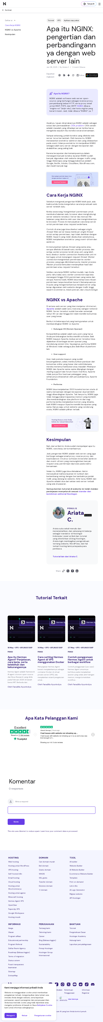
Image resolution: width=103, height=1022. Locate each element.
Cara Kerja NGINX (12, 25)
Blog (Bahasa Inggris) (47, 940)
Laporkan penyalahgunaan (80, 944)
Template (73, 878)
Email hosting (13, 878)
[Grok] (73, 75)
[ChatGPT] (59, 75)
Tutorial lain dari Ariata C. (65, 556)
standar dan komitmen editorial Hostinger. (68, 492)
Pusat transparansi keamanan (16, 966)
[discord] (93, 984)
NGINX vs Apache (13, 29)
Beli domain (43, 866)
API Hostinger (75, 898)
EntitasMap (13, 975)
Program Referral (15, 944)
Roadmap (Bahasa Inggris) (19, 952)
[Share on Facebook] (72, 570)
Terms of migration (16, 956)
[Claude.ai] (64, 75)
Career (41, 936)
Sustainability (44, 944)
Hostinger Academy (78, 936)
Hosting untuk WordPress (18, 866)
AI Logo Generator (77, 890)
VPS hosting (13, 870)
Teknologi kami (45, 932)
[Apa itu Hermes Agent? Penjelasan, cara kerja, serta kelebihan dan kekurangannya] (21, 629)
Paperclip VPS (14, 909)
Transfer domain (45, 882)
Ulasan (11, 932)
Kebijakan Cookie (44, 1005)
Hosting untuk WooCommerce (14, 887)
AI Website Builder (77, 870)
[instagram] (63, 984)
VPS (59, 20)
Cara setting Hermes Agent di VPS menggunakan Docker (51, 659)
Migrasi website (76, 894)
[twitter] (69, 984)
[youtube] (75, 984)
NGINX (80, 106)
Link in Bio (74, 886)
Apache (50, 308)
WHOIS (42, 874)
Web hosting (13, 862)
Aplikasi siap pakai (71, 20)
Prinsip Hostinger (46, 948)
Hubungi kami (75, 940)
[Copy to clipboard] (63, 570)
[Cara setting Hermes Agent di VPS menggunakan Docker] (51, 629)
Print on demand (76, 882)
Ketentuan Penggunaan (69, 991)
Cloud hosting (14, 882)
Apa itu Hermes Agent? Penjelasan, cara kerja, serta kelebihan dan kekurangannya (19, 662)
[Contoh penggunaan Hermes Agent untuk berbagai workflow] (81, 629)
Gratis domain (45, 870)
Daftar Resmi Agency (17, 948)
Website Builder (76, 866)
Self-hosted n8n (15, 874)
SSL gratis (43, 878)
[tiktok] (87, 984)
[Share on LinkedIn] (77, 570)
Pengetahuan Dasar (78, 932)
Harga (10, 928)
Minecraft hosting (15, 897)
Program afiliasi (14, 936)
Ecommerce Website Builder (81, 874)
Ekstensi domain (46, 886)
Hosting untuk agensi (16, 893)
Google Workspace (16, 913)
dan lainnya (73, 999)
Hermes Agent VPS (16, 901)
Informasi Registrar (86, 991)
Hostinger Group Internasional (46, 954)
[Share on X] (67, 570)
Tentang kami (44, 928)
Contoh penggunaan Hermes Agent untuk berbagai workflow (80, 659)
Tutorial (51, 20)
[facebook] (57, 984)
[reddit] (81, 984)
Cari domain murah (47, 862)
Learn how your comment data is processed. (59, 831)
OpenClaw (12, 905)
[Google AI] (68, 75)
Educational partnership (18, 940)
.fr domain (43, 890)
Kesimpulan (10, 34)
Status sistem (14, 960)
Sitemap (11, 971)
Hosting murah (14, 917)
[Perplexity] (77, 75)
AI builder (73, 862)
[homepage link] (5, 4)
